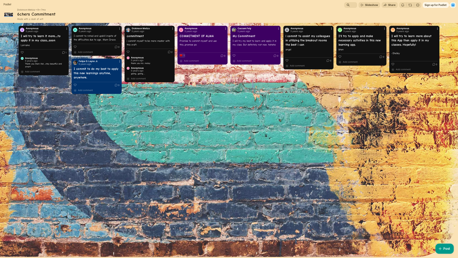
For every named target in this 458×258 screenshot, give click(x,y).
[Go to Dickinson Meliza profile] (128, 30)
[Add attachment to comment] (22, 71)
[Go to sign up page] (453, 5)
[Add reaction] (22, 52)
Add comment (32, 71)
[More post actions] (67, 28)
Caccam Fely (244, 28)
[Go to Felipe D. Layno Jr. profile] (75, 63)
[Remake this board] (410, 5)
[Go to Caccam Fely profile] (234, 30)
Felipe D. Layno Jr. (88, 61)
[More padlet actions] (417, 5)
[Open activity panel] (402, 5)
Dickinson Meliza (26, 10)
